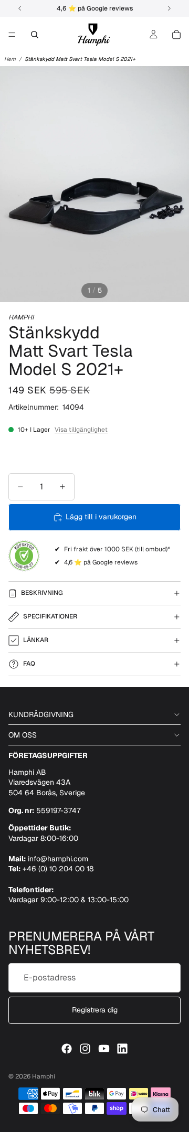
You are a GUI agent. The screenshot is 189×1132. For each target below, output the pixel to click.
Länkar (35, 640)
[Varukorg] (176, 34)
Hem (10, 59)
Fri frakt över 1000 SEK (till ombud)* (117, 549)
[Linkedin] (122, 1048)
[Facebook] (66, 1048)
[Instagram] (85, 1048)
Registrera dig (95, 1009)
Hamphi (43, 1076)
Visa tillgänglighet (81, 429)
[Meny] (12, 35)
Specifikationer (50, 616)
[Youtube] (104, 1048)
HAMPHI (21, 317)
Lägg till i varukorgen (101, 516)
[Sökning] (34, 34)
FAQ (29, 663)
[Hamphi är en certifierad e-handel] (24, 556)
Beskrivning (42, 593)
